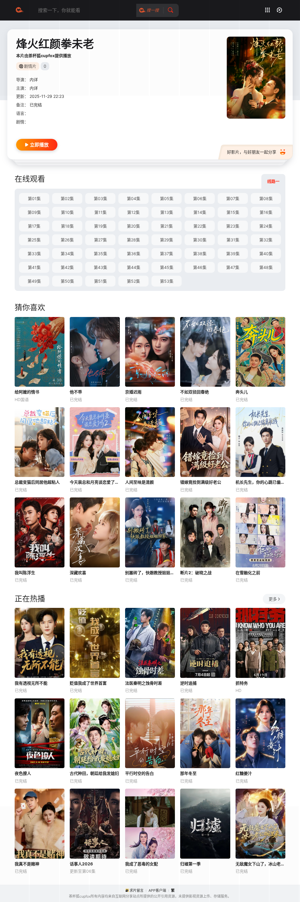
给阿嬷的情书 (27, 391)
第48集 (266, 267)
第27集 (100, 239)
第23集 (232, 226)
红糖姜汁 (244, 773)
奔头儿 (242, 391)
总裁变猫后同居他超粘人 (37, 482)
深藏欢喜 (78, 572)
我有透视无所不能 (31, 683)
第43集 (100, 267)
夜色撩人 (23, 773)
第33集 (34, 253)
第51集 (100, 281)
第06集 (200, 198)
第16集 (266, 212)
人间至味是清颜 (139, 482)
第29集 (166, 239)
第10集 (67, 212)
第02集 (67, 198)
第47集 (232, 267)
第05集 (166, 198)
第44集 (133, 267)
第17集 (34, 226)
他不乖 (76, 391)
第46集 (200, 267)
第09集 (34, 212)
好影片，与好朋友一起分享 (251, 151)
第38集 (200, 253)
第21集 (166, 226)
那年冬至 (188, 773)
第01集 (34, 198)
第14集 (199, 212)
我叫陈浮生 (25, 572)
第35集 (100, 253)
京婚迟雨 (133, 391)
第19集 (100, 226)
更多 (273, 598)
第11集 (100, 212)
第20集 (133, 226)
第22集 (199, 226)
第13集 (166, 212)
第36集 (133, 253)
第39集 (233, 253)
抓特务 (242, 683)
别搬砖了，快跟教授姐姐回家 (150, 572)
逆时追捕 (188, 683)
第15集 (232, 212)
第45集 (166, 267)
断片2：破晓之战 (196, 572)
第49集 (34, 281)
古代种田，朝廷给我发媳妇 (94, 773)
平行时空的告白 (139, 773)
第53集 (166, 281)
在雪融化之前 (248, 572)
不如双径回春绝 (194, 391)
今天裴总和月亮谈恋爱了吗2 (95, 482)
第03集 (100, 198)
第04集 (133, 198)
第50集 (67, 281)
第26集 (67, 239)
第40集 (266, 253)
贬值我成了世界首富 (88, 683)
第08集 (266, 198)
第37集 (166, 253)
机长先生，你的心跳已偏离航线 (260, 482)
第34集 (67, 253)
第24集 (265, 226)
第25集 (34, 239)
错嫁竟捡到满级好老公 (200, 482)
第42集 (67, 267)
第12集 (133, 212)
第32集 (265, 239)
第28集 (133, 239)
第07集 (232, 198)
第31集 (232, 239)
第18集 (67, 226)
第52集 (133, 281)
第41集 (34, 267)
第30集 (200, 239)
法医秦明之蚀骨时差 (143, 683)
